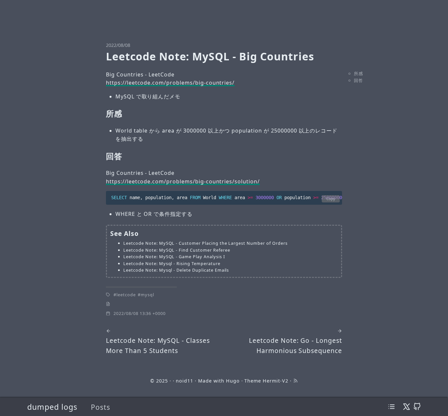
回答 (358, 80)
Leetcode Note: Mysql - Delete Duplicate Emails (176, 270)
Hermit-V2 (275, 381)
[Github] (417, 407)
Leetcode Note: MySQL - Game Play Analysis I (174, 257)
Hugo (233, 381)
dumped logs (52, 407)
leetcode (126, 295)
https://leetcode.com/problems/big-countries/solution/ (183, 181)
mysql (147, 295)
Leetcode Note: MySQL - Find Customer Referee (176, 250)
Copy (330, 198)
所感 (358, 73)
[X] (406, 407)
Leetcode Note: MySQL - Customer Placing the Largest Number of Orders (205, 243)
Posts (100, 407)
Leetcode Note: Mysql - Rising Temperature (171, 263)
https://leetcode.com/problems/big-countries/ (170, 82)
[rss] (295, 381)
